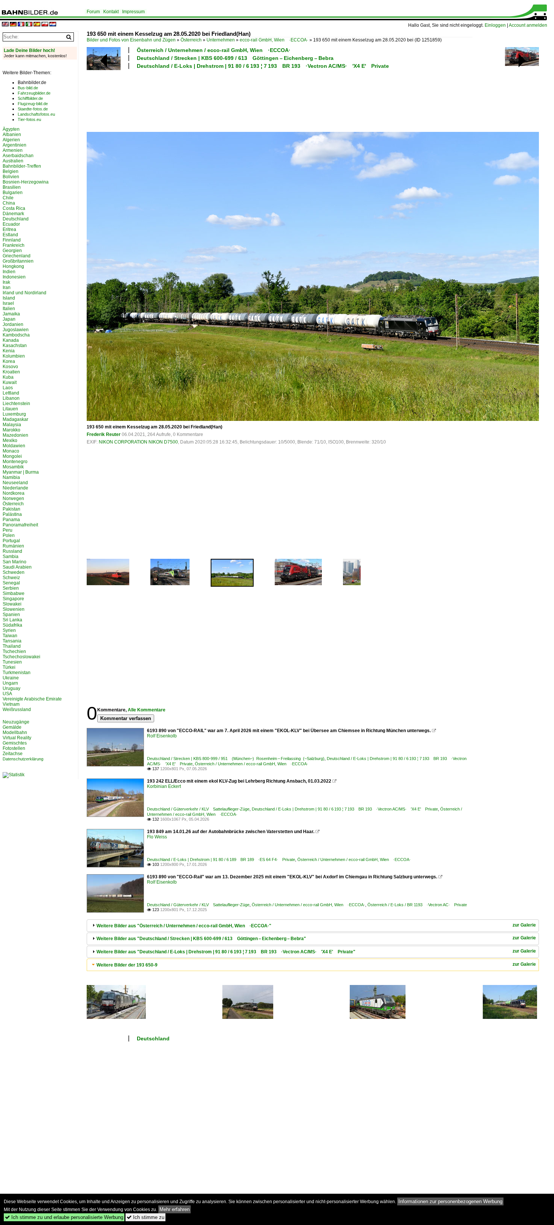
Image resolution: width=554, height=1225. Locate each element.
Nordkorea (13, 493)
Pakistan (11, 509)
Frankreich (13, 245)
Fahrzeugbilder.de (34, 93)
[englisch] (5, 25)
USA (7, 693)
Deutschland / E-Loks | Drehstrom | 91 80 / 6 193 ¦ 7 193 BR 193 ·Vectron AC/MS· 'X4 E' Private (263, 66)
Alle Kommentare (146, 710)
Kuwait (10, 382)
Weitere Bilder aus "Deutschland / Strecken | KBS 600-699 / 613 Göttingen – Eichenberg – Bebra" (201, 938)
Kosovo (10, 366)
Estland (10, 234)
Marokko (11, 430)
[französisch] (21, 25)
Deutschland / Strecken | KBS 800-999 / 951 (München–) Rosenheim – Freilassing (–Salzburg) (235, 758)
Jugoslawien (16, 329)
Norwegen (13, 498)
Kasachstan (15, 345)
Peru (7, 530)
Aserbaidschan (18, 155)
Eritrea (9, 229)
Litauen (10, 408)
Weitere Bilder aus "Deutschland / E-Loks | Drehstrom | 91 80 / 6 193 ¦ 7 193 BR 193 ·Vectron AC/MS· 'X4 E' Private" (225, 951)
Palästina (12, 514)
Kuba (8, 377)
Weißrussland (17, 709)
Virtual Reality (17, 737)
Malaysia (12, 424)
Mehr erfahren (174, 1209)
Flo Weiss (157, 837)
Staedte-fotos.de (33, 109)
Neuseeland (15, 482)
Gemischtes (15, 743)
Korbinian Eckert (164, 786)
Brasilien (12, 187)
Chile (8, 197)
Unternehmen (221, 40)
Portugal (11, 540)
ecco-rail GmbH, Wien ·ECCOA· (274, 40)
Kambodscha (16, 335)
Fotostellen (14, 748)
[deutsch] (13, 25)
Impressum (133, 11)
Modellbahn (15, 732)
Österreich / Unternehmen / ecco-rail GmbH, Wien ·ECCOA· (214, 50)
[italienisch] (29, 25)
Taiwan (10, 635)
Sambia (10, 556)
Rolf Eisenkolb (162, 736)
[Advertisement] (280, 99)
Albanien (12, 134)
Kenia (9, 350)
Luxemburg (14, 414)
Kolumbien (14, 356)
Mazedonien (15, 435)
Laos (8, 387)
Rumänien (13, 546)
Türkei (9, 667)
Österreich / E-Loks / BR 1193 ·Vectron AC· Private (417, 904)
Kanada (11, 340)
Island (9, 298)
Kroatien (11, 372)
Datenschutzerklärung (23, 759)
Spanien (11, 614)
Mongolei (12, 456)
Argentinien (14, 145)
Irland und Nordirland (24, 292)
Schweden (13, 572)
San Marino (14, 561)
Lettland (11, 393)
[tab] (313, 925)
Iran (7, 287)
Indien (9, 271)
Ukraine (11, 678)
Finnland (12, 240)
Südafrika (12, 625)
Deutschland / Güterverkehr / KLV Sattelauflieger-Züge (198, 809)
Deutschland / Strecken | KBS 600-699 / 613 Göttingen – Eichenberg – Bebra (235, 58)
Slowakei (12, 604)
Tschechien (14, 651)
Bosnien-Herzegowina (26, 182)
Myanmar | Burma (21, 472)
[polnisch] (44, 25)
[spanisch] (37, 25)
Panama (11, 519)
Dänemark (13, 213)
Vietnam (11, 704)
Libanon (11, 398)
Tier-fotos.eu (29, 119)
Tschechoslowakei (21, 656)
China (9, 203)
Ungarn (10, 683)
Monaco (11, 451)
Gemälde (12, 727)
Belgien (10, 171)
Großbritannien (18, 261)
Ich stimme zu (145, 1217)
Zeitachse (13, 753)
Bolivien (11, 176)
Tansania (12, 641)
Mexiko (10, 440)
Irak (6, 282)
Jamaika (11, 314)
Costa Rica (14, 208)
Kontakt (111, 11)
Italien (9, 308)
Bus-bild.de (28, 88)
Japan (9, 319)
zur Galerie (524, 925)
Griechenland (17, 255)
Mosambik (13, 467)
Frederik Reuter (104, 434)
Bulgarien (13, 192)
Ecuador (11, 224)
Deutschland (153, 1038)
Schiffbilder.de (30, 98)
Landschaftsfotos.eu (36, 114)
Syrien (9, 630)
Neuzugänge (16, 722)
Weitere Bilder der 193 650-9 (127, 965)
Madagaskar (15, 419)
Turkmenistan (17, 672)
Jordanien (13, 324)
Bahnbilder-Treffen (22, 166)
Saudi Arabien (17, 567)
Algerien (11, 139)
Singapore (13, 598)
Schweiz (11, 577)
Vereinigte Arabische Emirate (32, 699)
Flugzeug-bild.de (33, 103)
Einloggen (495, 25)
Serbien (11, 588)
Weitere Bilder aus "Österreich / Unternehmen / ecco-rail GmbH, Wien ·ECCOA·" (183, 925)
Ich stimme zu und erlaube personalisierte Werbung (64, 1217)
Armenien (13, 150)
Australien (13, 161)
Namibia (11, 477)
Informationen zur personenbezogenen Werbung (450, 1201)
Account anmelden (528, 25)
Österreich (191, 40)
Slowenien (13, 609)
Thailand (12, 646)
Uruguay (11, 688)
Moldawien (14, 445)
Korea (9, 361)
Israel (8, 303)
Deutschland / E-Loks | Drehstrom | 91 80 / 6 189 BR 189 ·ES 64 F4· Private (221, 859)
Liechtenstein (16, 403)
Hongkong (13, 266)
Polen (9, 535)
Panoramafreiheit (20, 525)
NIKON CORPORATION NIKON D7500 (138, 442)
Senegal (11, 583)
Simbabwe (13, 593)
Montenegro (15, 461)
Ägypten (11, 129)
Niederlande (15, 488)
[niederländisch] (52, 25)
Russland (12, 551)
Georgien (12, 250)
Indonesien (14, 277)
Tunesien (12, 662)
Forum (93, 11)
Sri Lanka (12, 619)
